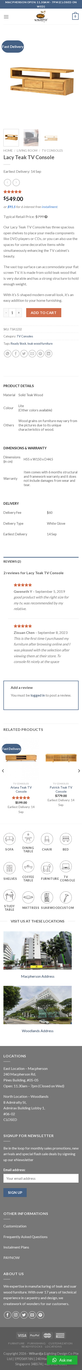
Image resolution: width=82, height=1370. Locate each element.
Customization (14, 1226)
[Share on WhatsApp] (7, 353)
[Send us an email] (32, 1315)
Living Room (27, 150)
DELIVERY (11, 503)
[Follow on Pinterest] (40, 1315)
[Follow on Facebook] (7, 1315)
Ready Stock (18, 343)
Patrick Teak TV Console (61, 789)
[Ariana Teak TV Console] (21, 758)
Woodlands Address (38, 1031)
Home (8, 150)
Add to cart (43, 312)
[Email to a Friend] (32, 353)
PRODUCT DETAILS (18, 386)
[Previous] (11, 79)
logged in (38, 695)
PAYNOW (11, 1257)
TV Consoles (52, 150)
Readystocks (32, 1346)
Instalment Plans (16, 1247)
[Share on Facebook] (16, 353)
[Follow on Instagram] (16, 1315)
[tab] (41, 561)
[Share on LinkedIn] (48, 353)
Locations (53, 1346)
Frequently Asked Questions (25, 1236)
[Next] (71, 79)
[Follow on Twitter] (24, 1315)
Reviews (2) (12, 561)
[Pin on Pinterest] (40, 353)
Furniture (16, 1343)
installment (49, 207)
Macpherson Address (37, 976)
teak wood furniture (40, 343)
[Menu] (6, 16)
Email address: (14, 1170)
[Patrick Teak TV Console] (61, 758)
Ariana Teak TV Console (21, 789)
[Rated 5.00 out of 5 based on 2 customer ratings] (41, 191)
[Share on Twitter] (24, 353)
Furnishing (37, 1343)
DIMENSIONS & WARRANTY (25, 448)
